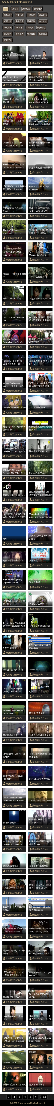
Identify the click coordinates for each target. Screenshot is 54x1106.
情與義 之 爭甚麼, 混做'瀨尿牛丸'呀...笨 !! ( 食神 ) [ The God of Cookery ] (13, 362)
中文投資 (8, 28)
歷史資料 (8, 34)
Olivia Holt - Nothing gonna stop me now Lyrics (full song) (40, 515)
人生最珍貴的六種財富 (39, 626)
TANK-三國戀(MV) (38, 276)
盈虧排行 (8, 15)
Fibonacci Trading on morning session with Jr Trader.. (39, 952)
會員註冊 (31, 34)
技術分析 (19, 15)
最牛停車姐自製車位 (38, 866)
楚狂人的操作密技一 (38, 58)
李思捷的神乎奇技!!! (12, 735)
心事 (31, 691)
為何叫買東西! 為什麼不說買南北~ (14, 428)
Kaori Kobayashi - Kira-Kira (13, 1017)
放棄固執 (33, 560)
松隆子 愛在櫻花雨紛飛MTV (13, 57)
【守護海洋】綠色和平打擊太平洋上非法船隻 (14, 188)
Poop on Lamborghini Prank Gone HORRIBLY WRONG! (39, 122)
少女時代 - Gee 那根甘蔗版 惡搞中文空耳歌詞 (40, 384)
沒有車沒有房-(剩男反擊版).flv (40, 362)
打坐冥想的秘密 (36, 604)
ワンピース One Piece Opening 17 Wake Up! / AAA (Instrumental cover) (40, 253)
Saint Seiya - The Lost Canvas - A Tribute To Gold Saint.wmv (12, 843)
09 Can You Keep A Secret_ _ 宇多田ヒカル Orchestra (13, 384)
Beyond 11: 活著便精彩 (39, 779)
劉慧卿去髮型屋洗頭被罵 (40, 167)
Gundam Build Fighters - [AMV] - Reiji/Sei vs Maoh (13, 690)
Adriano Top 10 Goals (12, 1062)
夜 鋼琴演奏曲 (9, 822)
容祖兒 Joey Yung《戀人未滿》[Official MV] (40, 209)
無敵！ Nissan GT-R (12, 298)
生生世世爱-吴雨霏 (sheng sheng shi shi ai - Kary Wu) (39, 101)
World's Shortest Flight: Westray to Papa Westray (13, 799)
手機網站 (31, 15)
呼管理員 (8, 40)
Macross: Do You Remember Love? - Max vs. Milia (13, 341)
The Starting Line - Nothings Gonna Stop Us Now (13, 79)
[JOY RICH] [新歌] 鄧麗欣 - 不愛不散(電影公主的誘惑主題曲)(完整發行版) (40, 319)
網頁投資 (8, 21)
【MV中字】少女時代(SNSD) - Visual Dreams (13, 1039)
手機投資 (31, 21)
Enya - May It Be (36, 1062)
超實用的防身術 (36, 1084)
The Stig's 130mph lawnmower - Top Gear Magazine (13, 232)
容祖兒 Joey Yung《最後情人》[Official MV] (40, 886)
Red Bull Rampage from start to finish (39, 144)
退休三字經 (34, 582)
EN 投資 (29, 28)
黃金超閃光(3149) (14, 63)
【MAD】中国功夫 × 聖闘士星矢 (14, 602)
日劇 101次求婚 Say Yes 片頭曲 (40, 537)
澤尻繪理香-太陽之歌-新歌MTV (14, 755)
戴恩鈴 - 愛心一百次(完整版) (13, 122)
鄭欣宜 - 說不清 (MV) (13, 669)
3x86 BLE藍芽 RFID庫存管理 (17, 2)
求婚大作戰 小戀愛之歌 (40, 735)
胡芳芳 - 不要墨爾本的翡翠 (14, 275)
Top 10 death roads (37, 407)
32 (44, 1096)
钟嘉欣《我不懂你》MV (14, 495)
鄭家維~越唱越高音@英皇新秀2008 (40, 843)
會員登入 (19, 34)
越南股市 (26, 9)
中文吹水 (43, 21)
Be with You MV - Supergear (37, 821)
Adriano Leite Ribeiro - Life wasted (13, 712)
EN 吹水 (19, 28)
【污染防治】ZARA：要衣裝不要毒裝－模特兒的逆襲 (14, 515)
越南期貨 (38, 9)
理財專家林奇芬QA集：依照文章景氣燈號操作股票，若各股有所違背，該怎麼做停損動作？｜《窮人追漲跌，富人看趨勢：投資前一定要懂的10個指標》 (40, 493)
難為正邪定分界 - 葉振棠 (14, 1084)
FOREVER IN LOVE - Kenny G (13, 253)
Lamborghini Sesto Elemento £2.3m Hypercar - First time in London (14, 450)
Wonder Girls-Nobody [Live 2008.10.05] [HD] (13, 144)
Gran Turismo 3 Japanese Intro (13, 319)
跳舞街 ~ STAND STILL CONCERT (40, 340)
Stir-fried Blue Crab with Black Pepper (40, 1039)
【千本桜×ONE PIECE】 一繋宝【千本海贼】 (14, 973)
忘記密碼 (43, 34)
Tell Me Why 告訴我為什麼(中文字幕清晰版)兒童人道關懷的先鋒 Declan (14, 624)
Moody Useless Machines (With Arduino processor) (13, 166)
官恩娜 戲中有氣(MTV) (40, 298)
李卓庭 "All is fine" (11, 997)
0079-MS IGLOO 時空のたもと (14, 209)
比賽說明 (41, 28)
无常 (5, 538)
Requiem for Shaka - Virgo (14, 407)
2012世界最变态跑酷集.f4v (38, 995)
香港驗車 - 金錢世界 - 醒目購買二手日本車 (40, 231)
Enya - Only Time (37, 473)
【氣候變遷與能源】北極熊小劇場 (40, 755)
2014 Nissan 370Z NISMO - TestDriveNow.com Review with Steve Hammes (14, 930)
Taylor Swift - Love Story (40, 800)
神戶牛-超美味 (9, 648)
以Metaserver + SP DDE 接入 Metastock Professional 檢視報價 (39, 908)
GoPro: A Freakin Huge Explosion (39, 188)
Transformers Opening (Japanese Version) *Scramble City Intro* (12, 581)
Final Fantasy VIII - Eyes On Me (40, 973)
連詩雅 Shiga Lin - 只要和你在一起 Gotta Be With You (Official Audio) (40, 1017)
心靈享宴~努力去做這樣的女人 (14, 908)
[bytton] (5, 8)
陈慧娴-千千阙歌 (37, 713)
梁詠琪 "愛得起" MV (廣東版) (14, 952)
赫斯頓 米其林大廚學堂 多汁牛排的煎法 (40, 78)
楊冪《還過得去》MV (13, 560)
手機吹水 (19, 21)
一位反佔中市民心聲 (12, 888)
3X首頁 (15, 9)
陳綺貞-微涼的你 (10, 866)
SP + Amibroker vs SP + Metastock (39, 646)
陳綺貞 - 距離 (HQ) (38, 451)
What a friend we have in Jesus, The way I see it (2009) (40, 930)
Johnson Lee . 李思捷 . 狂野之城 (14, 100)
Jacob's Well (34, 669)
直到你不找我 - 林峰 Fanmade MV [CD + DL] (14, 471)
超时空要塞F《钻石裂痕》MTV (13, 777)
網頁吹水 (43, 15)
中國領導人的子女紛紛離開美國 (40, 428)
